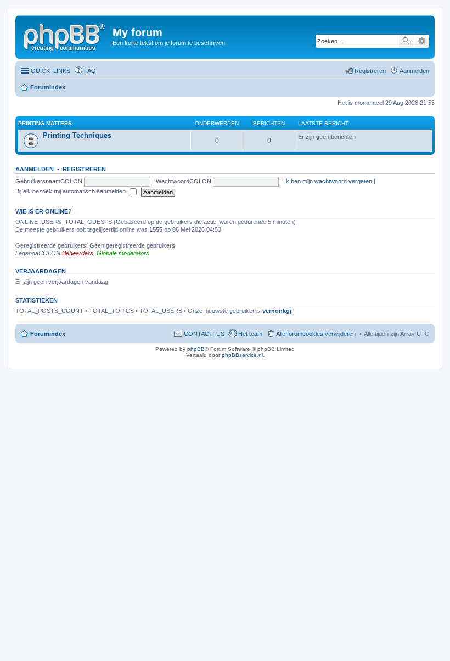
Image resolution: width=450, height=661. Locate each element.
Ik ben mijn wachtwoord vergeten (328, 181)
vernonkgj (276, 310)
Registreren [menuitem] (370, 71)
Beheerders (77, 253)
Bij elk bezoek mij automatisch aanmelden (71, 191)
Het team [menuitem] (250, 333)
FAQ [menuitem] (90, 71)
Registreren (84, 169)
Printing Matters (45, 123)
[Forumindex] (65, 35)
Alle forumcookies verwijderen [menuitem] (316, 333)
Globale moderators (123, 253)
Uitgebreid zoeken (421, 41)
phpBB (196, 349)
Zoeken (406, 41)
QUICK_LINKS (50, 71)
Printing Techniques (77, 135)
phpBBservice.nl (242, 355)
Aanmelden (34, 169)
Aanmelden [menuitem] (414, 71)
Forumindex (47, 87)
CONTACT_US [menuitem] (204, 333)
